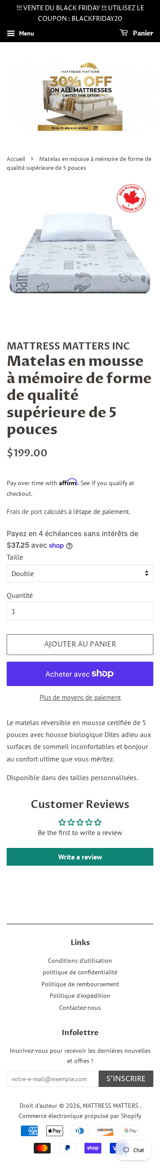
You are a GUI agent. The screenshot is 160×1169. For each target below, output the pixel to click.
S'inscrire (126, 1079)
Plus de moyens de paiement (80, 697)
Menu (25, 33)
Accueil (16, 159)
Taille (15, 557)
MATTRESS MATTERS (111, 1106)
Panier (142, 33)
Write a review (80, 856)
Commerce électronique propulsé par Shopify (80, 1116)
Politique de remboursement (80, 984)
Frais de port (24, 511)
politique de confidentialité (80, 972)
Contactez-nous (80, 1008)
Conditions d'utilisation (80, 961)
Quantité (20, 595)
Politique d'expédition (80, 996)
